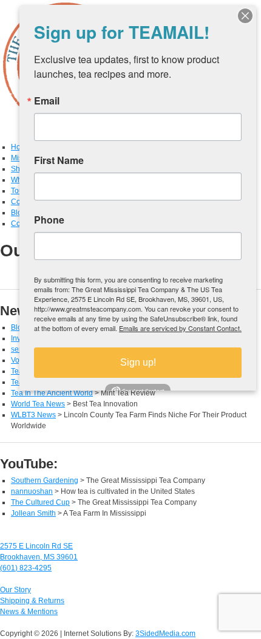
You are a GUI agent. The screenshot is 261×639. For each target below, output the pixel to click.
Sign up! (138, 362)
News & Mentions (29, 611)
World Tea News (38, 404)
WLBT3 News (33, 415)
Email (46, 101)
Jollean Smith (33, 513)
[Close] (245, 16)
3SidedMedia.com (165, 633)
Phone (49, 220)
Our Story (15, 590)
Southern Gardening (44, 480)
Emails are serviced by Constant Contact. (180, 328)
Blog (18, 212)
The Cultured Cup (40, 502)
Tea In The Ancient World (52, 393)
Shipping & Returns (32, 600)
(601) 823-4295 (26, 568)
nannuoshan (32, 491)
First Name (59, 160)
